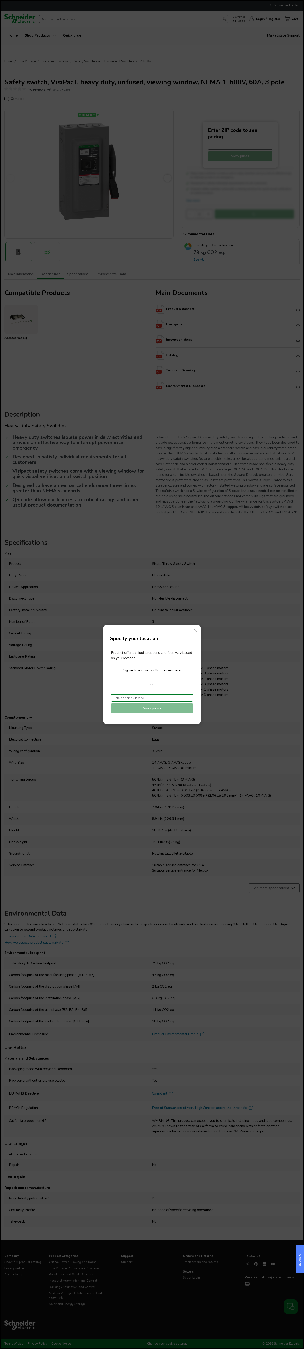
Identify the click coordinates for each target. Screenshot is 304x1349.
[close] (195, 630)
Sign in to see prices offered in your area (152, 670)
